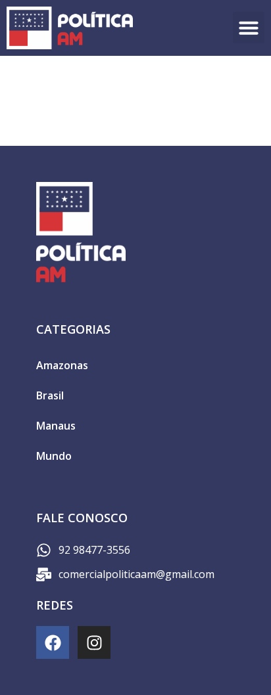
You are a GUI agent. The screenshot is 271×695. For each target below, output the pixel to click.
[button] (248, 27)
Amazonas (62, 365)
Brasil (50, 395)
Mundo (54, 456)
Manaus (56, 425)
